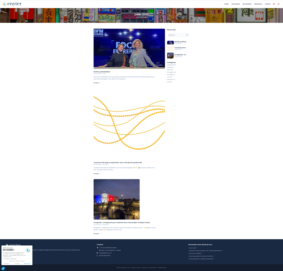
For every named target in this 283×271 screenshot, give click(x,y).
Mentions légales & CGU (123, 267)
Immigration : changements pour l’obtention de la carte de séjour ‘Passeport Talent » (122, 222)
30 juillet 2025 (97, 73)
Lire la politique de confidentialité (9, 258)
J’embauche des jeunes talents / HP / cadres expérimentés (204, 250)
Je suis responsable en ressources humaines (200, 256)
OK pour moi (27, 263)
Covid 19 (169, 67)
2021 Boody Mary (162, 267)
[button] (3, 268)
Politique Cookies (135, 267)
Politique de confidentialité (149, 267)
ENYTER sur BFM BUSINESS (102, 72)
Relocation (105, 164)
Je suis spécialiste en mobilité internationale (200, 259)
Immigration (105, 224)
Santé (168, 82)
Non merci (6, 263)
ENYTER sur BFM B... (181, 42)
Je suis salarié (192, 248)
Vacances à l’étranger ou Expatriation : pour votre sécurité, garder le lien (118, 162)
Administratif (170, 65)
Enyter (104, 73)
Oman (169, 77)
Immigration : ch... (181, 55)
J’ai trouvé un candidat (194, 253)
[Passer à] (274, 4)
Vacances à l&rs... (181, 48)
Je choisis (17, 263)
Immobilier (170, 74)
